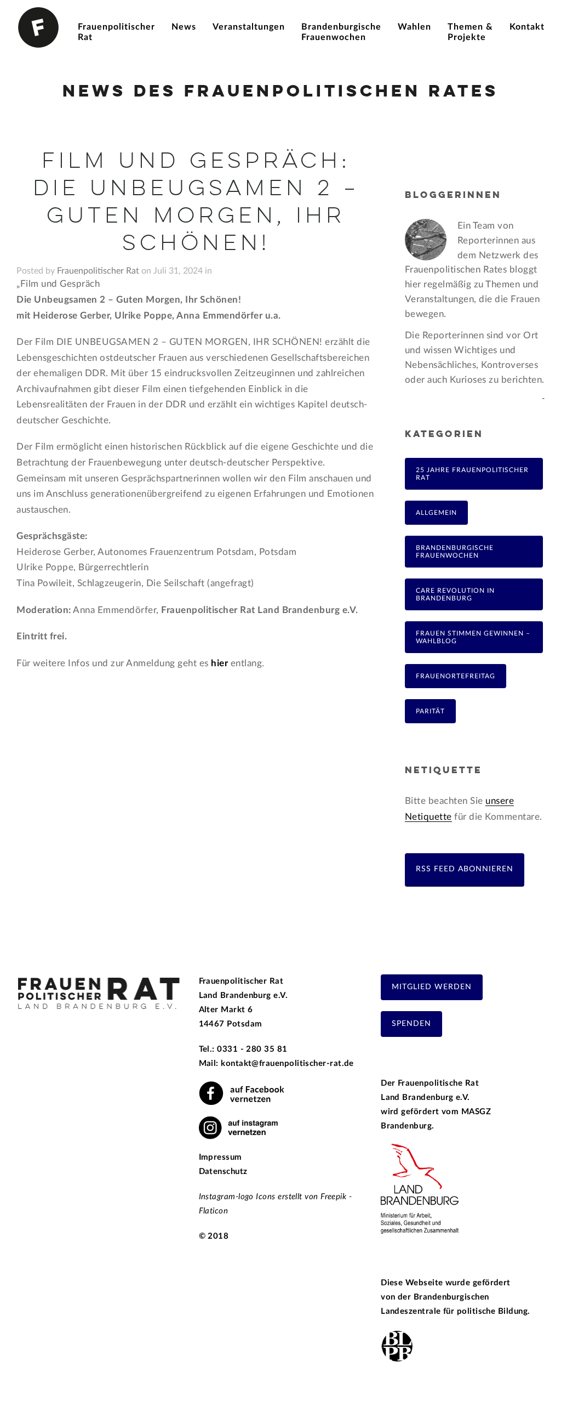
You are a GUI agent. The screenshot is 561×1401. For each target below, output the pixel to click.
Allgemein (436, 512)
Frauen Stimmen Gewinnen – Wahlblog (473, 637)
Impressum (220, 1157)
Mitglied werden (432, 987)
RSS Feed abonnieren (464, 869)
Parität (430, 711)
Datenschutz (223, 1171)
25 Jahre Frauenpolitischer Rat (472, 474)
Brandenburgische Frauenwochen (455, 551)
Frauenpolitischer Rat (98, 270)
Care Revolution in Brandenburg (455, 594)
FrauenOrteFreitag (455, 676)
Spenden (411, 1024)
